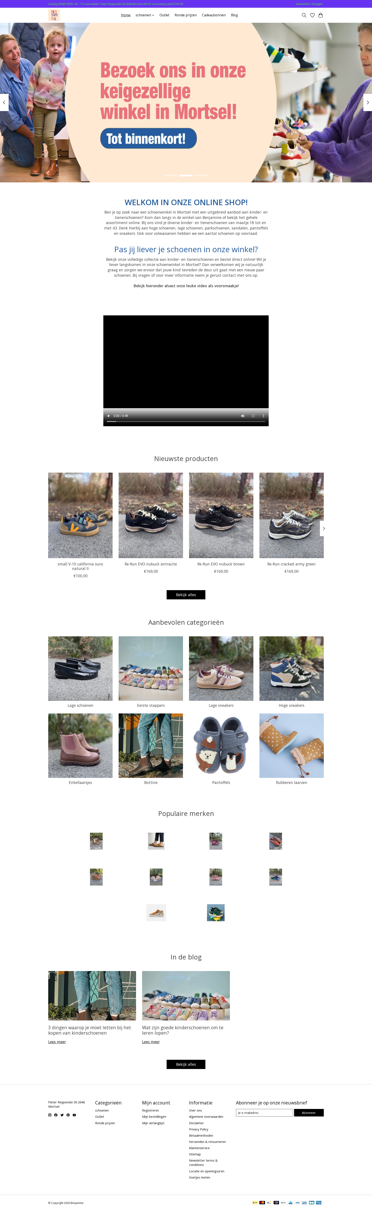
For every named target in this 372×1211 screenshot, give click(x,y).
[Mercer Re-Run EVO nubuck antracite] (151, 515)
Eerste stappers (151, 705)
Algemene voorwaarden (206, 1116)
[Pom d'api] (216, 877)
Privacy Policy (198, 1129)
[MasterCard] (262, 1203)
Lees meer (57, 1041)
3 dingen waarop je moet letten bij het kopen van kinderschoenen (89, 1030)
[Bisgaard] (216, 842)
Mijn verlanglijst (153, 1123)
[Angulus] (96, 842)
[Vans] (156, 913)
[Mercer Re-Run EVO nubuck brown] (221, 515)
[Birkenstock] (156, 842)
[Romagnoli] (275, 877)
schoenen (102, 1110)
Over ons (195, 1110)
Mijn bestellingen (154, 1116)
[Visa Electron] (304, 1203)
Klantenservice (199, 1148)
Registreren (150, 1110)
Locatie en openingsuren (206, 1171)
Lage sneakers (221, 705)
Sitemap (195, 1154)
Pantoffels (221, 782)
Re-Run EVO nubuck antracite (151, 564)
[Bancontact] (269, 1203)
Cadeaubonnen (214, 15)
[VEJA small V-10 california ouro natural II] (80, 515)
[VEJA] (216, 913)
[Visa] (297, 1203)
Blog (234, 15)
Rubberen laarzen (291, 782)
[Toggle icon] (304, 15)
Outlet (164, 15)
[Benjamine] (54, 15)
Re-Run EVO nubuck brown (221, 564)
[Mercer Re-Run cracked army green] (291, 515)
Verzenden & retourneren (207, 1141)
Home (125, 15)
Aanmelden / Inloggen (309, 4)
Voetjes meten (199, 1177)
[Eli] (275, 842)
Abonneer (309, 1112)
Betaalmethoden (201, 1135)
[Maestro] (276, 1203)
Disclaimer (196, 1123)
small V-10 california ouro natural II (80, 566)
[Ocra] (156, 877)
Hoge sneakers (291, 705)
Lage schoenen (80, 705)
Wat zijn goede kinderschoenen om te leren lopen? (182, 1030)
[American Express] (319, 1203)
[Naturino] (96, 877)
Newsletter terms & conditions (203, 1162)
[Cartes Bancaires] (311, 1203)
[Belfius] (283, 1203)
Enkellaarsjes (80, 782)
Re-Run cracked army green (291, 564)
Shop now (186, 151)
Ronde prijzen (186, 15)
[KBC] (290, 1203)
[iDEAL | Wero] (255, 1203)
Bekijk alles (186, 594)
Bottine (151, 782)
